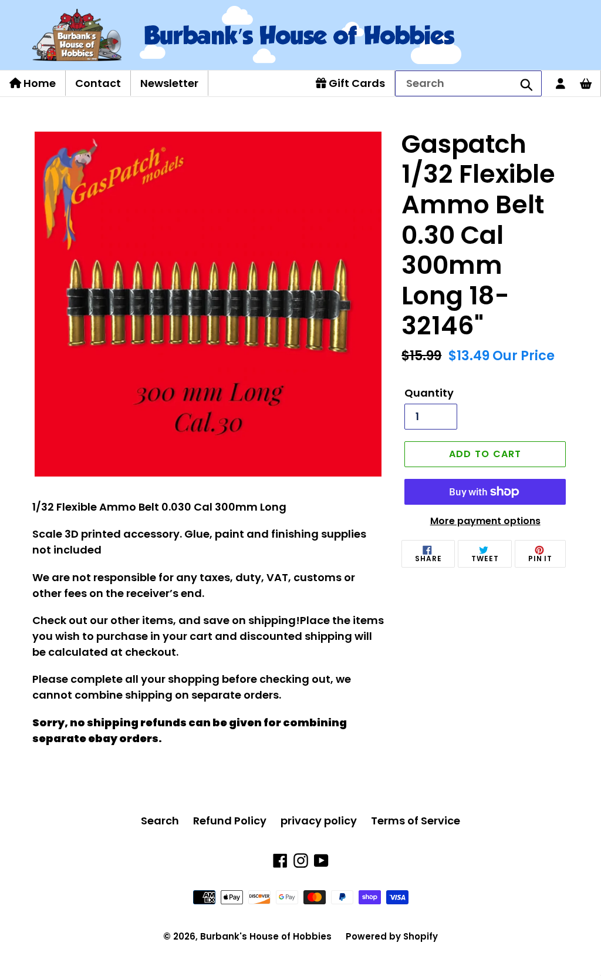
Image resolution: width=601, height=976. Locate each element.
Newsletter (169, 83)
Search (160, 820)
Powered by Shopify (392, 936)
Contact (98, 83)
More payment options (485, 521)
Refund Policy (229, 820)
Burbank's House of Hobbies (266, 936)
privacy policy (319, 820)
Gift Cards (355, 83)
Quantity (429, 392)
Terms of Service (415, 820)
